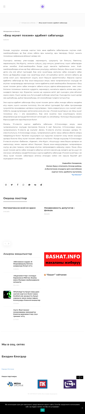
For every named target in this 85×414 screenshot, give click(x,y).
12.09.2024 (16, 269)
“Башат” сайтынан (56, 275)
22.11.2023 (16, 319)
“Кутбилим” (76, 175)
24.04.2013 (6, 211)
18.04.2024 (16, 285)
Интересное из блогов (28, 23)
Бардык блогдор (8, 369)
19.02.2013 (46, 214)
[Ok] (82, 408)
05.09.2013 (6, 40)
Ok (42, 410)
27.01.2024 (16, 303)
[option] (22, 209)
